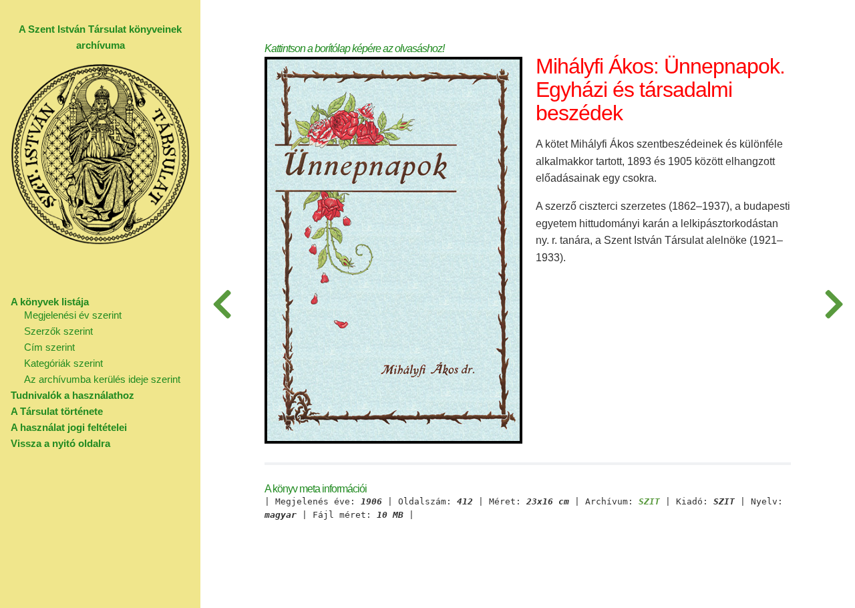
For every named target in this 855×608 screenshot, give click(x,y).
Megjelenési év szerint (73, 315)
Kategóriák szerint (63, 363)
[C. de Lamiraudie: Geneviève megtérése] (833, 304)
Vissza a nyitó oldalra (60, 443)
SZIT (649, 501)
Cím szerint (49, 347)
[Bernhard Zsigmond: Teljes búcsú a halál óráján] (221, 304)
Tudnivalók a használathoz (72, 395)
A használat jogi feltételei (69, 427)
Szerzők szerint (58, 331)
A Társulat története (57, 411)
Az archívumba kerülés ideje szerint (102, 379)
